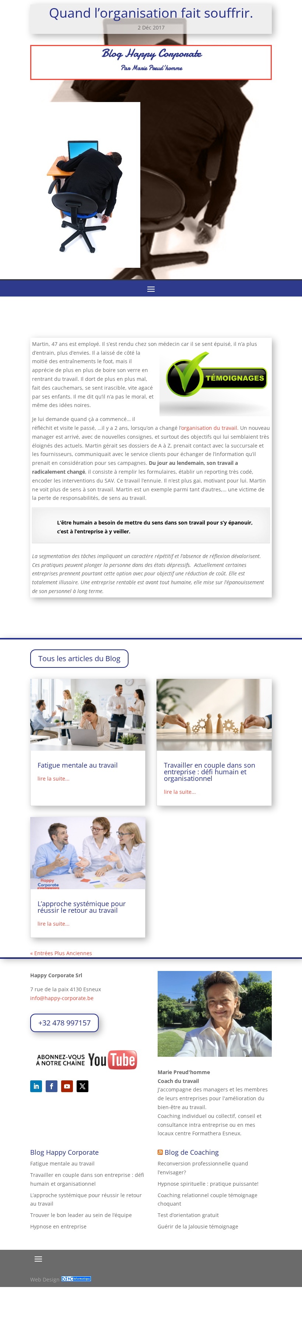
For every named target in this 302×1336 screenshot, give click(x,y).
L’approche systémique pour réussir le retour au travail (82, 907)
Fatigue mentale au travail (78, 765)
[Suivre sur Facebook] (51, 1086)
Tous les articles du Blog (79, 658)
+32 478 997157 (64, 1023)
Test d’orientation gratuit (188, 1214)
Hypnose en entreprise (58, 1226)
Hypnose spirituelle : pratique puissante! (208, 1183)
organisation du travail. (210, 427)
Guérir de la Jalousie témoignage (198, 1226)
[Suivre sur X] (82, 1086)
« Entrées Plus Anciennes (61, 953)
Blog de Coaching (192, 1152)
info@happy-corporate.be (62, 998)
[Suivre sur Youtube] (67, 1086)
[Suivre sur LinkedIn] (36, 1086)
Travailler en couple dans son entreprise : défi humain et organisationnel (209, 772)
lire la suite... (54, 778)
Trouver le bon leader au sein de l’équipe (81, 1214)
